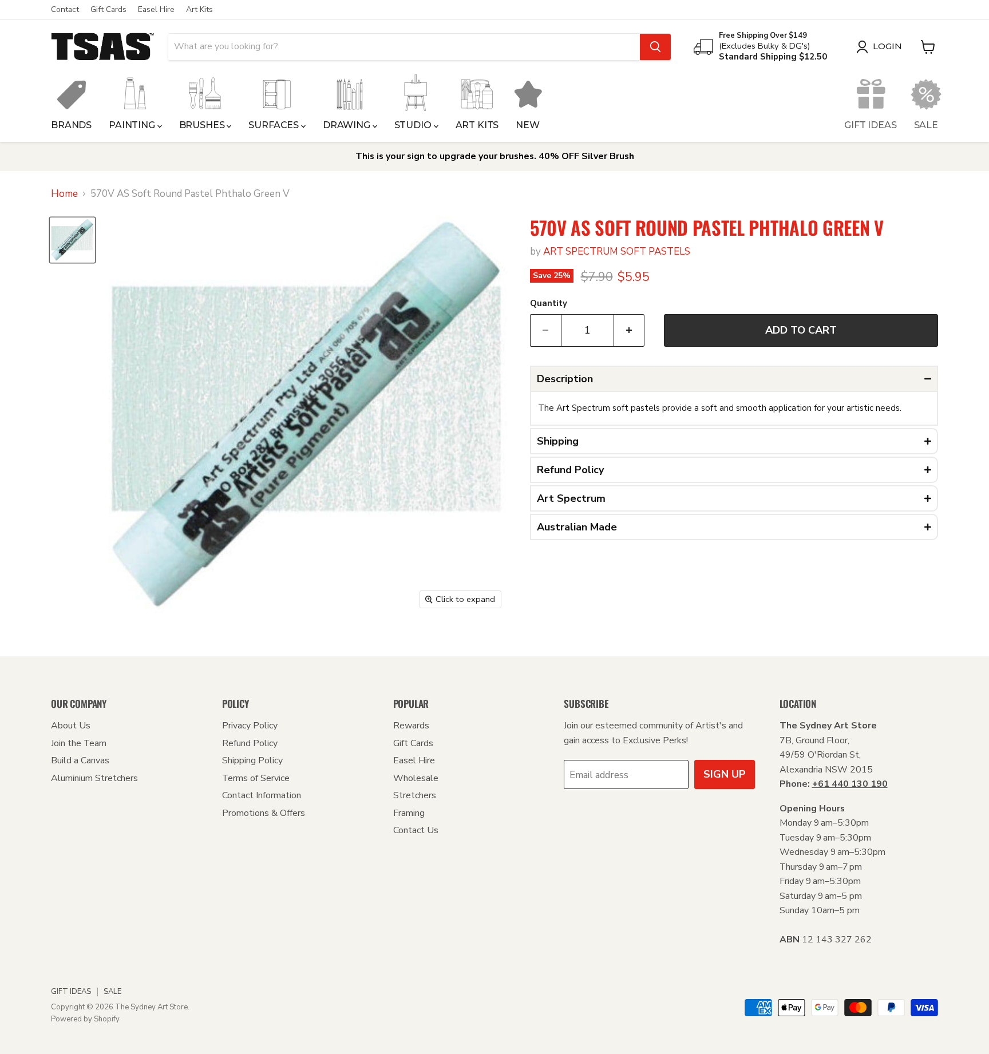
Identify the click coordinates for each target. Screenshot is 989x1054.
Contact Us (415, 830)
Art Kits (199, 9)
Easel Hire (156, 9)
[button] (734, 379)
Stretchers (414, 795)
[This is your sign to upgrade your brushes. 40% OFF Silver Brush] (494, 156)
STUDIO (414, 125)
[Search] (655, 47)
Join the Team (78, 743)
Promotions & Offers (263, 813)
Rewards (411, 725)
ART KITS (477, 125)
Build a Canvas (80, 760)
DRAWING (348, 125)
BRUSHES (203, 125)
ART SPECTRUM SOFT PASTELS (616, 251)
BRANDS (71, 125)
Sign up (724, 774)
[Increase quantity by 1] (629, 330)
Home (64, 194)
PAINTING (133, 125)
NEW (528, 125)
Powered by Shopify (85, 1019)
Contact (65, 9)
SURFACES (274, 125)
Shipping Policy (252, 760)
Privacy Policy (250, 725)
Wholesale (415, 778)
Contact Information (261, 795)
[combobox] (404, 47)
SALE (926, 125)
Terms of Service (256, 778)
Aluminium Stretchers (94, 778)
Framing (409, 813)
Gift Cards (108, 9)
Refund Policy (250, 743)
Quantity (548, 303)
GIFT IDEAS (870, 125)
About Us (70, 725)
